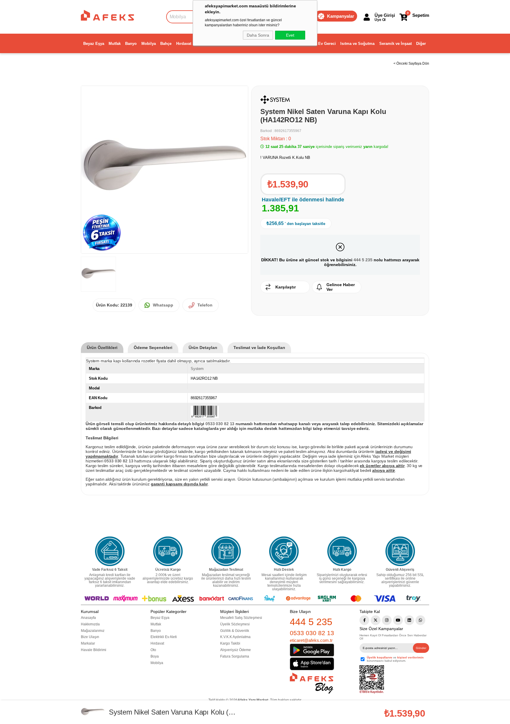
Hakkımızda (90, 624)
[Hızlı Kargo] (342, 551)
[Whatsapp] (420, 620)
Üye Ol (380, 20)
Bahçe (165, 43)
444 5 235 (363, 259)
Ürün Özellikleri (102, 347)
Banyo (131, 43)
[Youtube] (398, 620)
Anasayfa (88, 618)
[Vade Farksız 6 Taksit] (110, 551)
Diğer (421, 43)
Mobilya (148, 43)
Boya (155, 656)
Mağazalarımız (92, 631)
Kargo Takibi (230, 643)
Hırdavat (183, 43)
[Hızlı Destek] (284, 551)
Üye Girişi (385, 15)
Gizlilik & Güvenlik (234, 631)
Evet (290, 35)
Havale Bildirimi (93, 650)
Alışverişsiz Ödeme (235, 650)
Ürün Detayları (203, 347)
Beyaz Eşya (93, 43)
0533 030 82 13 (312, 633)
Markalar (88, 643)
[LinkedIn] (409, 620)
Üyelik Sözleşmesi (235, 624)
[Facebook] (364, 620)
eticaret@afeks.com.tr (311, 640)
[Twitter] (375, 620)
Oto (153, 650)
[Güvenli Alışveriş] (400, 551)
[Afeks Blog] (311, 683)
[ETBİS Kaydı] (371, 679)
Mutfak (115, 43)
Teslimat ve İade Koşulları (259, 347)
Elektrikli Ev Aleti (164, 637)
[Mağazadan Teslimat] (226, 551)
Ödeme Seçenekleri (153, 347)
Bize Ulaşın (90, 637)
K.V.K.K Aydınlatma (235, 637)
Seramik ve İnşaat (395, 43)
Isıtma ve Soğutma (357, 43)
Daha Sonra (258, 35)
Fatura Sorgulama (234, 656)
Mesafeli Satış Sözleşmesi (241, 618)
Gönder (421, 648)
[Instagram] (387, 620)
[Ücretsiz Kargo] (168, 551)
